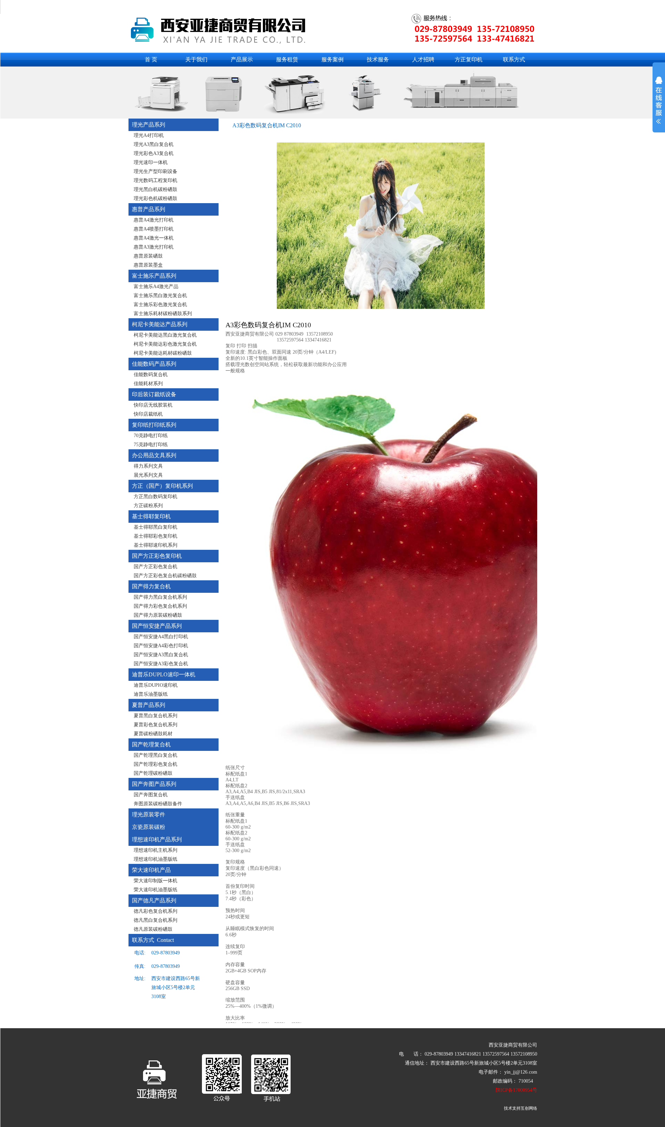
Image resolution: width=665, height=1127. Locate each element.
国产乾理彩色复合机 (155, 764)
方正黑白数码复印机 (155, 496)
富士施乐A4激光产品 (156, 286)
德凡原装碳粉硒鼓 (153, 929)
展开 (659, 105)
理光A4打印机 (149, 135)
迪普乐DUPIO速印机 (156, 685)
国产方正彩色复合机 (155, 566)
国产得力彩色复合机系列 (160, 606)
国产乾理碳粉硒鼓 (153, 773)
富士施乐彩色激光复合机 (160, 304)
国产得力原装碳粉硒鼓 (158, 615)
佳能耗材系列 (148, 383)
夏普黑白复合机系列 (155, 715)
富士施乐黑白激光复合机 (160, 295)
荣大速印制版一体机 (155, 880)
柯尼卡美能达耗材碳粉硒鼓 (163, 353)
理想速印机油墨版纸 (155, 859)
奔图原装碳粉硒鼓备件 (158, 803)
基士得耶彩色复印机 (155, 536)
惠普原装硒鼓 (148, 256)
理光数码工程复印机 (155, 180)
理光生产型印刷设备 (155, 171)
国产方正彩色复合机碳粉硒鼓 (165, 575)
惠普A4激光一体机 (154, 238)
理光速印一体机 (151, 162)
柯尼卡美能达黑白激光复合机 (165, 335)
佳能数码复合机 (151, 374)
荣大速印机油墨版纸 (155, 889)
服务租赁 (287, 59)
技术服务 (378, 59)
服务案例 (332, 59)
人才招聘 (423, 59)
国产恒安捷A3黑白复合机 (161, 654)
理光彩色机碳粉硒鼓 (155, 198)
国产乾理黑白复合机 (155, 755)
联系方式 (514, 59)
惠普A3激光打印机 (154, 247)
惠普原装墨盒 (148, 265)
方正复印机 (468, 59)
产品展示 (242, 59)
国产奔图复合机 (151, 794)
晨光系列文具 (148, 475)
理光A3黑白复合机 (154, 144)
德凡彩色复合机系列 (155, 911)
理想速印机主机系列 (155, 850)
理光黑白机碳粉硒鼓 (155, 189)
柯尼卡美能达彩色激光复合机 (165, 344)
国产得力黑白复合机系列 (160, 597)
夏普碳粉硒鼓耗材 (153, 733)
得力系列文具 (148, 466)
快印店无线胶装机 (153, 405)
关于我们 (196, 59)
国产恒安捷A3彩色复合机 (161, 663)
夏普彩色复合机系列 (155, 724)
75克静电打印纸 (151, 444)
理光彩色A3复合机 (154, 153)
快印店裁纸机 (148, 414)
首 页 (151, 59)
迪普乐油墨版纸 (151, 694)
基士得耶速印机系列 (155, 545)
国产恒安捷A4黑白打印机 (161, 636)
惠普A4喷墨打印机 (154, 229)
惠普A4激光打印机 (154, 220)
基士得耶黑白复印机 (155, 527)
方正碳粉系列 (148, 505)
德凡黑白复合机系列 (155, 920)
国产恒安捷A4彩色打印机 (161, 645)
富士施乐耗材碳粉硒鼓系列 (163, 313)
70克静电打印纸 (151, 435)
